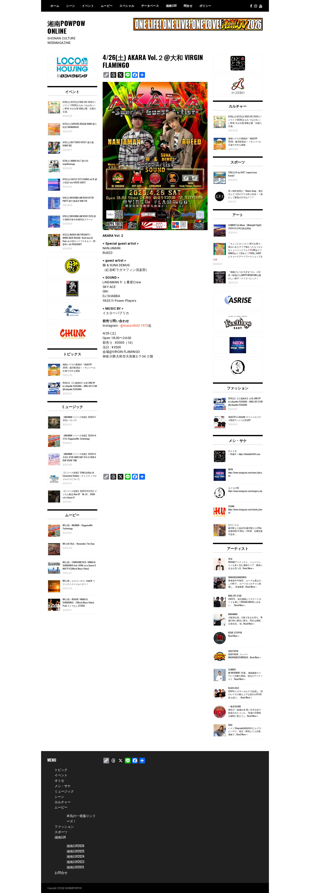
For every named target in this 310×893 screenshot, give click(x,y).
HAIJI (230, 724)
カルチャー (238, 106)
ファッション (237, 387)
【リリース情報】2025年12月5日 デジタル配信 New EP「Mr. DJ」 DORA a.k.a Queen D (80, 494)
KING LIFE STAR (234, 595)
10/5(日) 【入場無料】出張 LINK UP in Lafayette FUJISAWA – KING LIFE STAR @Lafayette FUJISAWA (80, 386)
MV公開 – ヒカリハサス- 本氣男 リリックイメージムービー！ (79, 582)
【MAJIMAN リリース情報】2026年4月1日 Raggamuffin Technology (79, 437)
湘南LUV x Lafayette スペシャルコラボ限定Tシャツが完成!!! (244, 418)
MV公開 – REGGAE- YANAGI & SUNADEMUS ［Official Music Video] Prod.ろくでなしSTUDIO (78, 602)
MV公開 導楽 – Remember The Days (79, 543)
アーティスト (237, 548)
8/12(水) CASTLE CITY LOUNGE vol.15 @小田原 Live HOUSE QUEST (80, 181)
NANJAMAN (232, 614)
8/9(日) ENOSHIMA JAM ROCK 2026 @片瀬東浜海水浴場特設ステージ (79, 218)
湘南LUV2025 (75, 851)
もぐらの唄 (233, 487)
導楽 (230, 558)
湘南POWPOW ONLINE (66, 26)
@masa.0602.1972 (134, 325)
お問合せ (61, 872)
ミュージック (72, 406)
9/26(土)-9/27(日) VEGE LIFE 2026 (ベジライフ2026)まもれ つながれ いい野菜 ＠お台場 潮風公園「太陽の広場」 (79, 106)
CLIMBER (232, 669)
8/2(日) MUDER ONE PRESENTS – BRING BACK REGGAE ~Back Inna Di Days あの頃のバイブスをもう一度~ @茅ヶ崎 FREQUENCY (79, 239)
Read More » (248, 568)
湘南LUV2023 (75, 861)
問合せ (188, 5)
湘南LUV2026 (75, 845)
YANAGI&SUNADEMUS (237, 577)
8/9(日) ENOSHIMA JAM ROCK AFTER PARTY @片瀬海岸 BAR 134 (78, 199)
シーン (59, 796)
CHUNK (231, 506)
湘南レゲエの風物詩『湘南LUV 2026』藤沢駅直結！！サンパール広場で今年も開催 (79, 367)
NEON (230, 469)
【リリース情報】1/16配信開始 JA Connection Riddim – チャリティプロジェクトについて (80, 475)
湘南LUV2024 (75, 856)
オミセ (59, 780)
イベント (88, 5)
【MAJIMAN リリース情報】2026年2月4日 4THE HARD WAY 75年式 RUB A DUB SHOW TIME (79, 457)
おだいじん (233, 524)
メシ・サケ (238, 440)
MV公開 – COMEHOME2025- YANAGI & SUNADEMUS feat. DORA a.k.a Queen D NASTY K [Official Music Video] (79, 565)
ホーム (54, 5)
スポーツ (238, 162)
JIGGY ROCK (233, 651)
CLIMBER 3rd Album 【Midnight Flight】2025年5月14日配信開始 (245, 226)
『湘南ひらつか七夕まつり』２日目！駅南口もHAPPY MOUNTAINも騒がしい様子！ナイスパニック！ (244, 275)
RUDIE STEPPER (235, 632)
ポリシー (205, 5)
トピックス (72, 353)
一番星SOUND (234, 706)
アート (237, 214)
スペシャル (126, 5)
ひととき (232, 450)
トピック (61, 769)
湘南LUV (60, 837)
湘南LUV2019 (75, 867)
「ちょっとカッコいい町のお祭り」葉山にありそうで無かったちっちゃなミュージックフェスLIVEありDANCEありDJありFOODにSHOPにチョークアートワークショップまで (238, 251)
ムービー (107, 5)
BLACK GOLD (233, 687)
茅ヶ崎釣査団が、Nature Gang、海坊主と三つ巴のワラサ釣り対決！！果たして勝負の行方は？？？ (245, 194)
